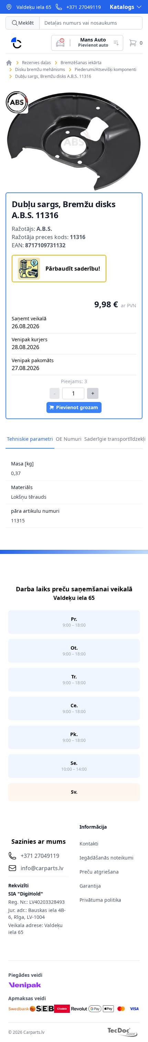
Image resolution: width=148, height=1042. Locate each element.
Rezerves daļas (36, 63)
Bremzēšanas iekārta (81, 63)
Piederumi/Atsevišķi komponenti (105, 69)
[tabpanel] (74, 141)
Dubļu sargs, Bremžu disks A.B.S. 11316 (53, 76)
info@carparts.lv (42, 868)
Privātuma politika (100, 900)
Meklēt (26, 23)
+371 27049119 (83, 7)
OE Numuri (69, 439)
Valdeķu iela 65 (34, 7)
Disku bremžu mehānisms (40, 69)
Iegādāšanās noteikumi (107, 857)
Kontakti (89, 843)
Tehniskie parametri (30, 439)
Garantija (90, 886)
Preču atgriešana (99, 871)
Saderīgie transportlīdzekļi (115, 439)
